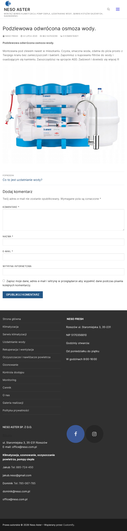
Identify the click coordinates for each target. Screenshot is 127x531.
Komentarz (11, 207)
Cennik (7, 387)
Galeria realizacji (13, 402)
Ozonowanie (10, 364)
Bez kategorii (50, 36)
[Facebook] (76, 434)
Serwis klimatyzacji (15, 334)
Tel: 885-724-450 (22, 467)
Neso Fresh (11, 36)
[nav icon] (117, 9)
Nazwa (8, 236)
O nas (6, 395)
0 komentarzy (70, 36)
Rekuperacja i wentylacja (18, 349)
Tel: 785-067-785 (25, 483)
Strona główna (12, 319)
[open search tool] (108, 9)
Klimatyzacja (11, 326)
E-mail (8, 251)
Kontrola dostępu (13, 372)
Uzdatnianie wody (14, 342)
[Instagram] (94, 434)
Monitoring (9, 380)
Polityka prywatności (16, 410)
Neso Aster (17, 9)
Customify (68, 524)
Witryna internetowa (17, 266)
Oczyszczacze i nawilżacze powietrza (26, 357)
